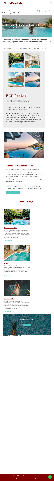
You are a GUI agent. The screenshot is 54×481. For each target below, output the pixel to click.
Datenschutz (35, 475)
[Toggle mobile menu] (51, 2)
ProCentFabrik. (8, 48)
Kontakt (39, 475)
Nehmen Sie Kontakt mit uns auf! (12, 335)
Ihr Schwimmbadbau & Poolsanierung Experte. (31, 48)
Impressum (30, 475)
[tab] (8, 48)
